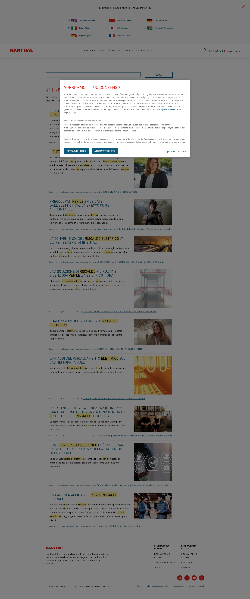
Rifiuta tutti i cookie (76, 151)
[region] (125, 119)
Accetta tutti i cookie (105, 151)
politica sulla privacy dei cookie (164, 109)
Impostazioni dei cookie (175, 151)
